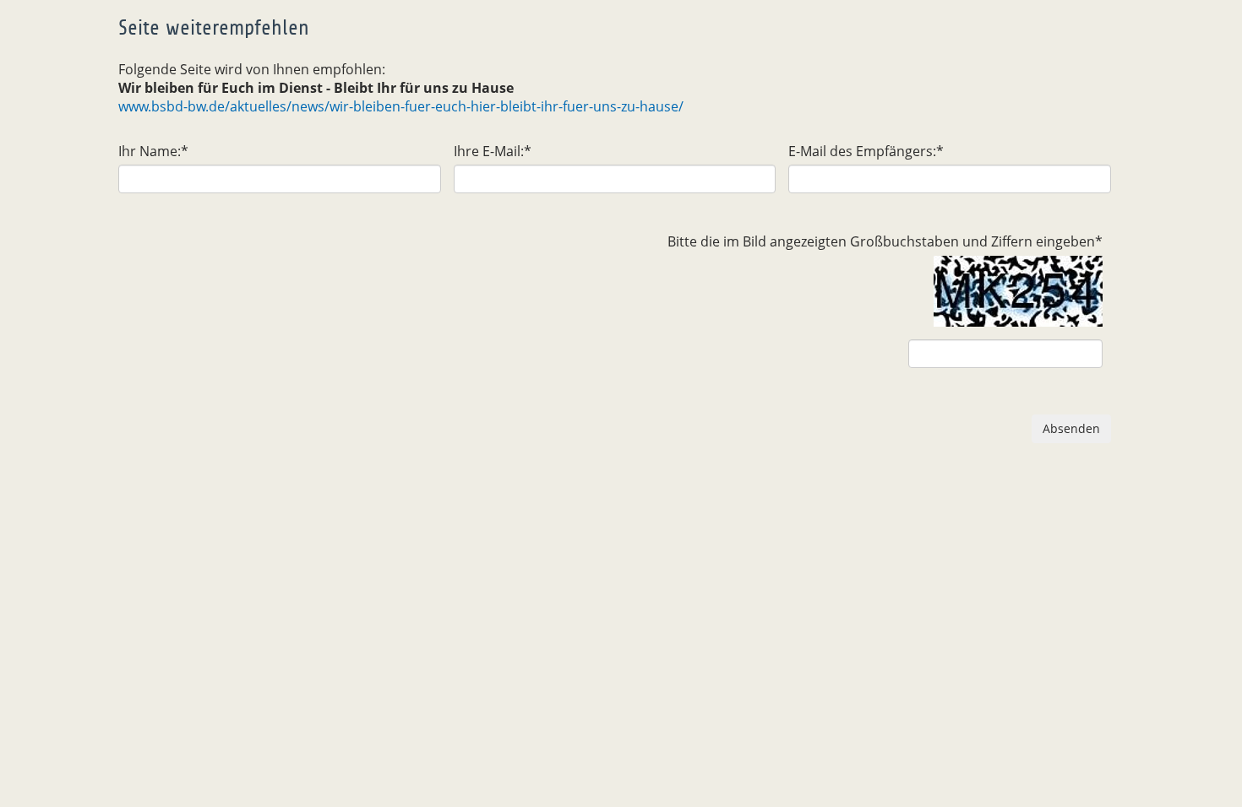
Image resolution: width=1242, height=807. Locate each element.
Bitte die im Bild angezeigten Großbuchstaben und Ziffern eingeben (885, 241)
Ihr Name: (153, 151)
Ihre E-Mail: (492, 151)
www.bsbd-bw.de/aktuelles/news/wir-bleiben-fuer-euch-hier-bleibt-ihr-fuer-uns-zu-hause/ (401, 106)
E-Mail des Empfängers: (866, 151)
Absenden (1071, 428)
